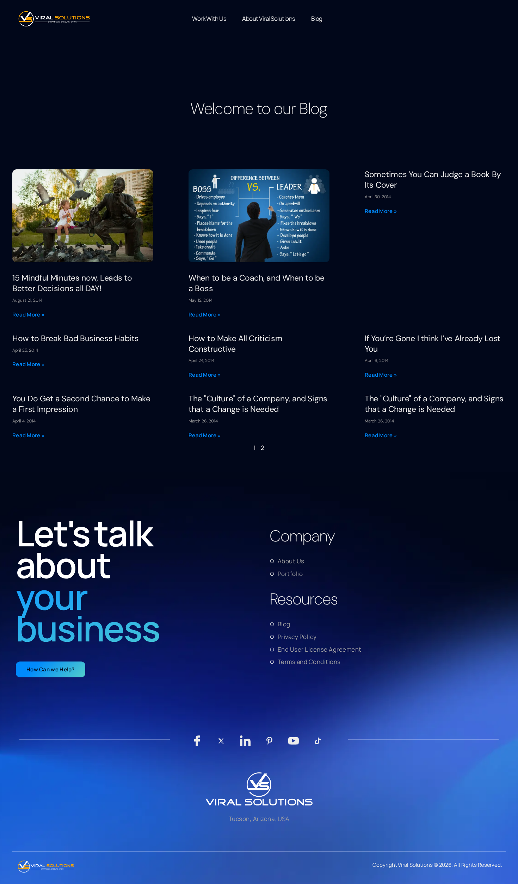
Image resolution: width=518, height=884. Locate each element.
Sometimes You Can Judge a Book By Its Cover (433, 179)
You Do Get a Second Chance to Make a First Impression (81, 403)
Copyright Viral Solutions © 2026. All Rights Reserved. (437, 865)
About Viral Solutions (268, 18)
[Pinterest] (269, 744)
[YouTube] (294, 744)
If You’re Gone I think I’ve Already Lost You (432, 343)
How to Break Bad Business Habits (75, 338)
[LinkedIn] (245, 744)
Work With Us (209, 18)
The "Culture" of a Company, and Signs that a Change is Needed (258, 403)
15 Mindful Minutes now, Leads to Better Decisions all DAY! (72, 283)
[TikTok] (318, 744)
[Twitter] (221, 744)
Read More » (28, 314)
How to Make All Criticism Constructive (236, 343)
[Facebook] (197, 744)
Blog (316, 18)
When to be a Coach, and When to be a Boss (257, 283)
